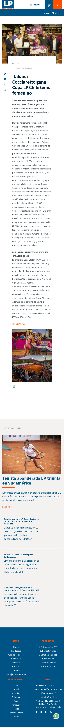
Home (16, 647)
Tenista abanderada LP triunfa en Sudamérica (31, 480)
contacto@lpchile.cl (48, 697)
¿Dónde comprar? (16, 654)
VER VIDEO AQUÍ (19, 324)
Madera (56, 13)
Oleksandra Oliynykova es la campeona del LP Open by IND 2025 (21, 588)
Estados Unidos (16, 712)
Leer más (7, 506)
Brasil (16, 689)
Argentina (16, 693)
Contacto (16, 670)
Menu (37, 4)
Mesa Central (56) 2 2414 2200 (48, 689)
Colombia (16, 697)
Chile (16, 685)
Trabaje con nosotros (16, 674)
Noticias (16, 666)
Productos (16, 650)
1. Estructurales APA (48, 647)
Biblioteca (16, 658)
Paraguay (16, 704)
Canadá (16, 716)
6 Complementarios (48, 654)
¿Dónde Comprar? (48, 693)
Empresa (16, 662)
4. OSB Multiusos (48, 662)
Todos (45, 13)
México (16, 708)
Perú (16, 701)
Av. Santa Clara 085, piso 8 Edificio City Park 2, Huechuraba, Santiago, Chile (48, 704)
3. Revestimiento (48, 650)
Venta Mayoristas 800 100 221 (48, 685)
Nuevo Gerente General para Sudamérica (18, 555)
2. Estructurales (48, 666)
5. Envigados (48, 658)
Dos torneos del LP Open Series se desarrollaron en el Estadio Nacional (21, 521)
